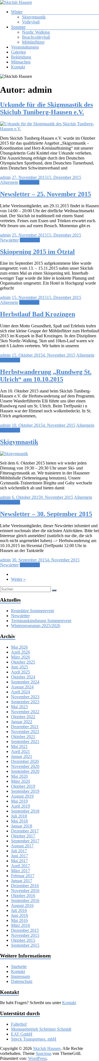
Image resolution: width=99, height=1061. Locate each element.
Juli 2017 (19, 850)
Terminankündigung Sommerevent (41, 620)
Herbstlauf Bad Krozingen (37, 314)
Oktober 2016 (23, 895)
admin (5, 177)
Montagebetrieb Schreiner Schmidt (41, 1029)
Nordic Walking (36, 32)
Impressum (20, 976)
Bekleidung (21, 57)
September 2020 (25, 771)
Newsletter (9, 240)
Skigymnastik (34, 17)
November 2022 (25, 711)
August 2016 (22, 905)
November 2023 (25, 696)
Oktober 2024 (23, 677)
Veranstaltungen (25, 47)
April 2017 (20, 865)
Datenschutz (21, 981)
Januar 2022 (21, 721)
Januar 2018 (21, 826)
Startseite (19, 966)
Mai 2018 (19, 821)
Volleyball (31, 22)
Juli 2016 (19, 910)
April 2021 (20, 751)
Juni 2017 (19, 855)
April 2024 (20, 691)
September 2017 (25, 841)
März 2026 (20, 657)
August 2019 (22, 796)
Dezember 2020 (25, 761)
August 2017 (22, 846)
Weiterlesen (29, 182)
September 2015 (25, 945)
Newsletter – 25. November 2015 (45, 194)
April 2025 (20, 672)
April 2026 (20, 652)
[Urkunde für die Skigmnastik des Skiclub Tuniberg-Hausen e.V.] (49, 128)
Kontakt (18, 67)
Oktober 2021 (23, 736)
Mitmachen (21, 62)
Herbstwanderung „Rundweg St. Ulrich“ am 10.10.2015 (46, 375)
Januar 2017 (21, 880)
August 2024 (22, 687)
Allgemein (9, 182)
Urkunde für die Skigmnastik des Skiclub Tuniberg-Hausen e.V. (46, 108)
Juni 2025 (19, 667)
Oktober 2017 (23, 836)
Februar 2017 (22, 875)
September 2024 (25, 682)
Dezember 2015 (25, 930)
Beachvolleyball (36, 37)
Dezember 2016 (25, 885)
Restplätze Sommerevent (32, 610)
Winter (17, 11)
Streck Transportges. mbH (33, 1039)
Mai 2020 (19, 776)
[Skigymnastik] (14, 453)
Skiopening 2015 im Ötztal (37, 251)
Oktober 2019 (23, 786)
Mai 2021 (19, 746)
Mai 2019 (19, 801)
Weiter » (18, 579)
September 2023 (25, 701)
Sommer (18, 27)
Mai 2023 (19, 706)
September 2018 (25, 811)
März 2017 (20, 870)
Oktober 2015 (23, 940)
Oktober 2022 (23, 716)
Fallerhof (19, 1024)
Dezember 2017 (25, 831)
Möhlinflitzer (33, 42)
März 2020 (20, 781)
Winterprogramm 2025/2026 (35, 625)
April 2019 (20, 806)
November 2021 (25, 731)
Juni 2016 (19, 915)
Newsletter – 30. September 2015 (46, 514)
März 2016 (20, 925)
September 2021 (25, 741)
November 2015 (25, 935)
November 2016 (25, 890)
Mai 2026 (19, 647)
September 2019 (25, 791)
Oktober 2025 (23, 662)
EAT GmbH (21, 1034)
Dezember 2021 (25, 726)
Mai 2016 (19, 920)
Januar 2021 (21, 756)
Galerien (18, 52)
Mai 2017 (19, 860)
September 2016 (25, 900)
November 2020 (25, 766)
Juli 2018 (19, 816)
